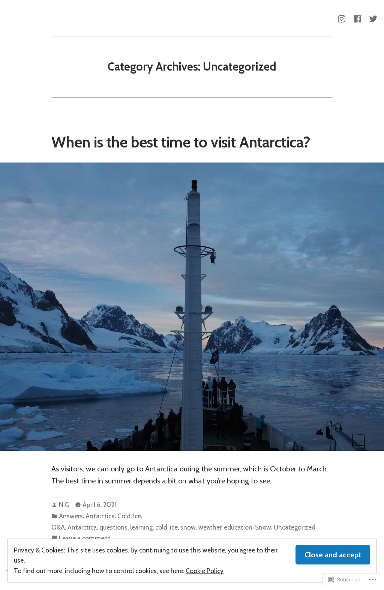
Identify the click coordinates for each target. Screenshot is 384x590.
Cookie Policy (205, 571)
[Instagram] (343, 18)
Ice (137, 516)
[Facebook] (357, 18)
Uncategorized (294, 527)
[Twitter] (371, 18)
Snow (263, 527)
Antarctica (100, 516)
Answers (71, 516)
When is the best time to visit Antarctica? (180, 142)
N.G (64, 505)
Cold (123, 516)
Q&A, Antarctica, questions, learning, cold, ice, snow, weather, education (151, 527)
